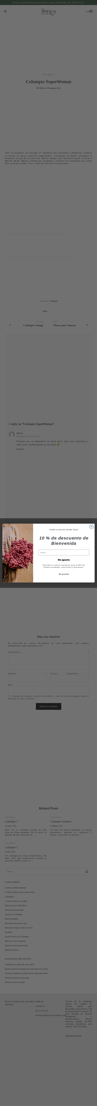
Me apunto (64, 559)
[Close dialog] (92, 527)
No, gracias (64, 574)
